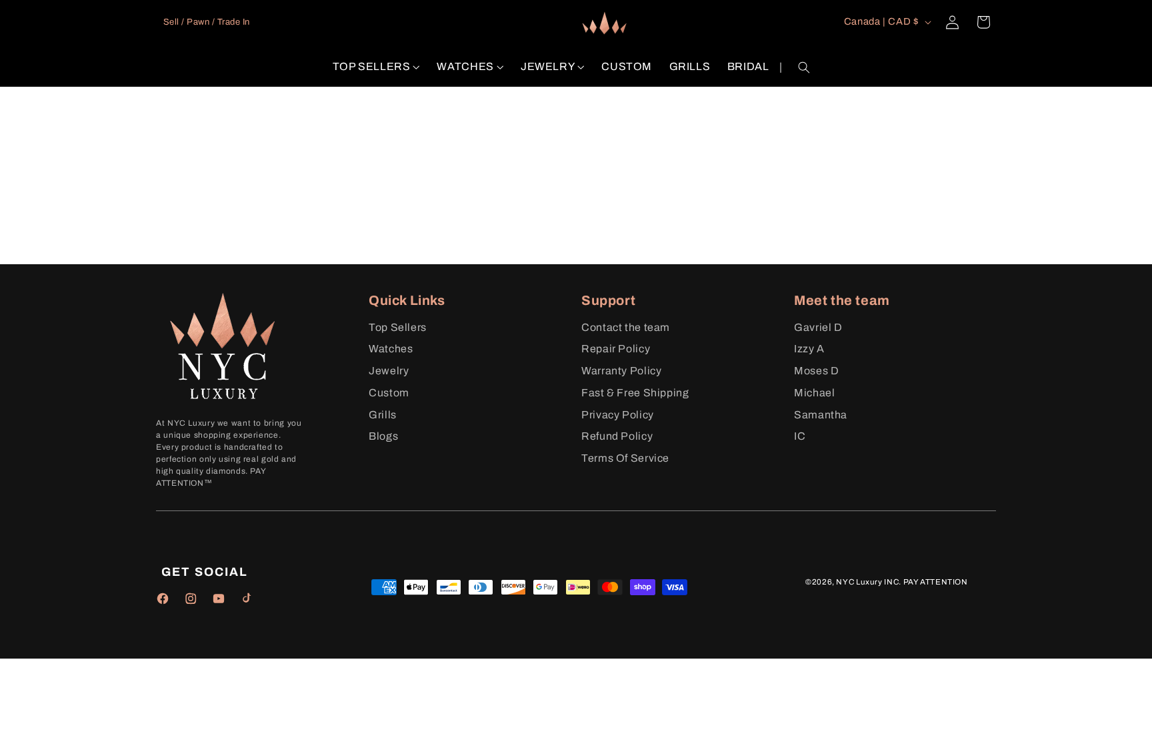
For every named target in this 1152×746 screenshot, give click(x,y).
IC (799, 436)
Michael (814, 392)
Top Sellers (398, 327)
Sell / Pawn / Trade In (206, 22)
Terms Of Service (625, 458)
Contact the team (625, 327)
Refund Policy (617, 436)
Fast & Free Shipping (635, 392)
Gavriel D (818, 327)
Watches (391, 348)
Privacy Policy (617, 414)
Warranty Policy (621, 370)
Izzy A (809, 348)
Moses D (816, 370)
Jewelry (389, 370)
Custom (389, 392)
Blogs (383, 436)
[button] (376, 67)
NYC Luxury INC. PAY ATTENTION (901, 582)
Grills (383, 414)
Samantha (820, 414)
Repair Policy (615, 348)
